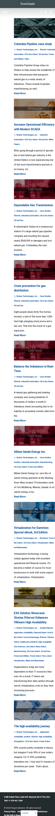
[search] (40, 11)
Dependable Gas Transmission (33, 205)
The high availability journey (32, 726)
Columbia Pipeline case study (33, 44)
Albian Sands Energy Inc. (30, 451)
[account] (45, 11)
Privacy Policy (10, 812)
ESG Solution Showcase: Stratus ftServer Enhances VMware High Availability (31, 617)
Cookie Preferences (39, 812)
